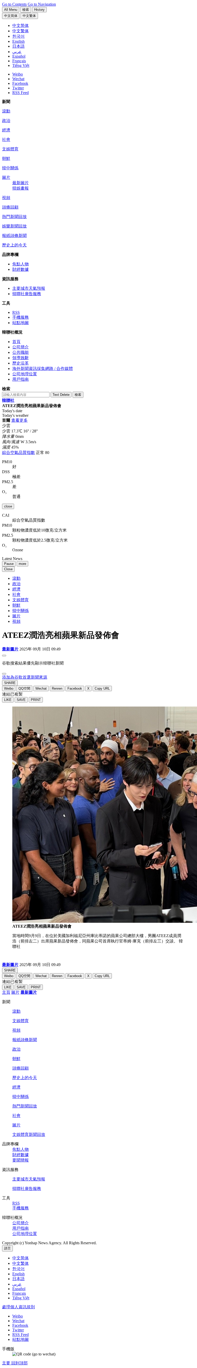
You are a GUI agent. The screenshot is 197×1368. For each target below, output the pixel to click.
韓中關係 (10, 168)
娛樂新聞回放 (14, 226)
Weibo (17, 74)
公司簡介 (20, 347)
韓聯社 (8, 400)
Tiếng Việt (20, 1298)
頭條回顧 (10, 207)
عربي (17, 1284)
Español (18, 1289)
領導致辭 (20, 358)
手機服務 (20, 317)
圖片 (6, 177)
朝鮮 (6, 158)
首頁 (16, 341)
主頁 (6, 992)
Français (19, 1293)
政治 (6, 120)
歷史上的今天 (14, 245)
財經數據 (20, 269)
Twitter (18, 88)
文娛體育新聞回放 (28, 1134)
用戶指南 (20, 379)
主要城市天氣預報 (28, 288)
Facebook (20, 83)
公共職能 (20, 352)
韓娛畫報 (20, 188)
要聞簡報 (20, 1160)
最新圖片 (20, 183)
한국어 (18, 1269)
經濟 (6, 130)
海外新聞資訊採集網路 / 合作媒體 (42, 368)
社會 (6, 139)
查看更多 (19, 420)
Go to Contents (14, 4)
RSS (16, 312)
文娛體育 (10, 149)
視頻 (6, 197)
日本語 (18, 1279)
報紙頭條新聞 (14, 235)
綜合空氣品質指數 (18, 452)
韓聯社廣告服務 (26, 294)
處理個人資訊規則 (18, 1307)
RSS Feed (20, 92)
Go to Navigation (42, 4)
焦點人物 (20, 264)
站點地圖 (20, 322)
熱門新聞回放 (14, 216)
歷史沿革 (20, 363)
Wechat (18, 79)
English (18, 1274)
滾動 (6, 111)
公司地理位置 (24, 374)
